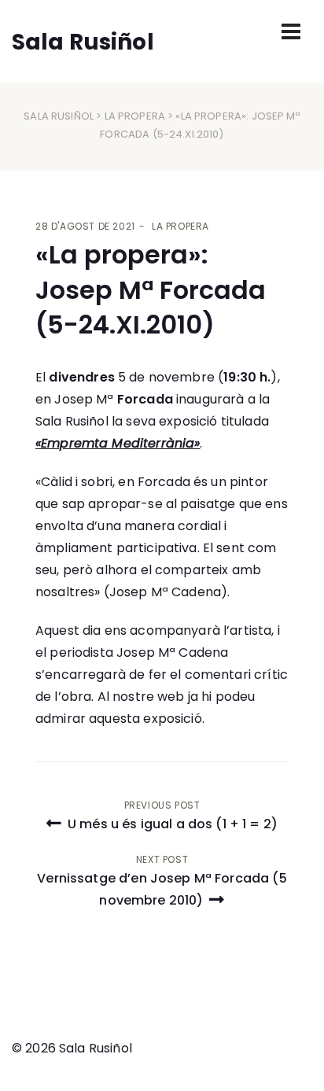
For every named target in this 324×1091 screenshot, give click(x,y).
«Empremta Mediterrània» (117, 443)
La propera (135, 116)
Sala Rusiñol (59, 116)
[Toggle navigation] (291, 31)
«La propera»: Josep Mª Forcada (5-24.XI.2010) (150, 290)
